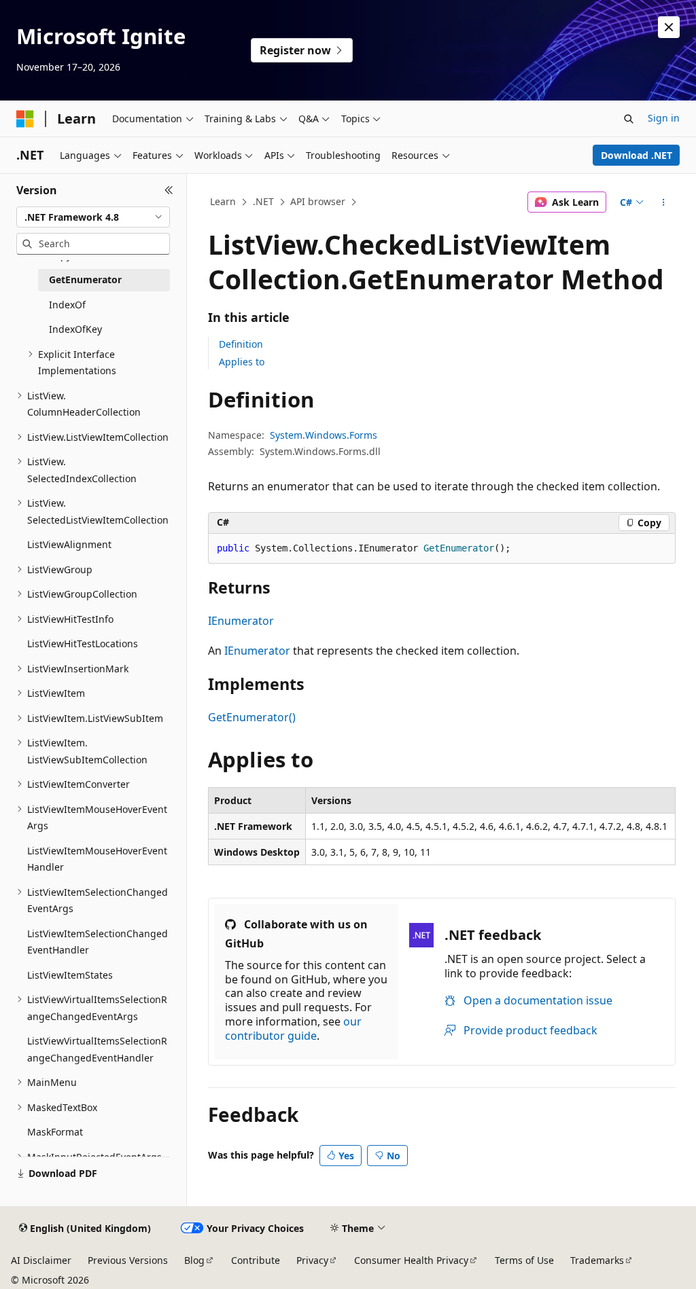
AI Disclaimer (41, 1260)
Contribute (255, 1260)
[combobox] (93, 217)
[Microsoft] (25, 119)
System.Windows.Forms (323, 435)
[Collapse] (169, 190)
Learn (223, 201)
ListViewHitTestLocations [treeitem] (82, 643)
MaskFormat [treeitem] (55, 1131)
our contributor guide (293, 1028)
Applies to (241, 361)
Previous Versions (128, 1260)
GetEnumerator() (252, 717)
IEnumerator (241, 620)
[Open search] (628, 119)
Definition (241, 344)
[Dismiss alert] (669, 27)
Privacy (312, 1260)
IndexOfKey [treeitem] (75, 329)
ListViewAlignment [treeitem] (69, 544)
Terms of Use (524, 1260)
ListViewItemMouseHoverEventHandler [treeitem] (97, 859)
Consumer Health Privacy (411, 1260)
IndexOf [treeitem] (67, 304)
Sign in (664, 117)
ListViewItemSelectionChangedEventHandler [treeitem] (97, 942)
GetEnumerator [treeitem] (85, 279)
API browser (317, 201)
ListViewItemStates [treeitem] (70, 974)
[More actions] (663, 202)
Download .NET (636, 155)
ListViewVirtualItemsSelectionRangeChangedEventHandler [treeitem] (97, 1049)
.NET (263, 201)
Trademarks (597, 1260)
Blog (194, 1260)
